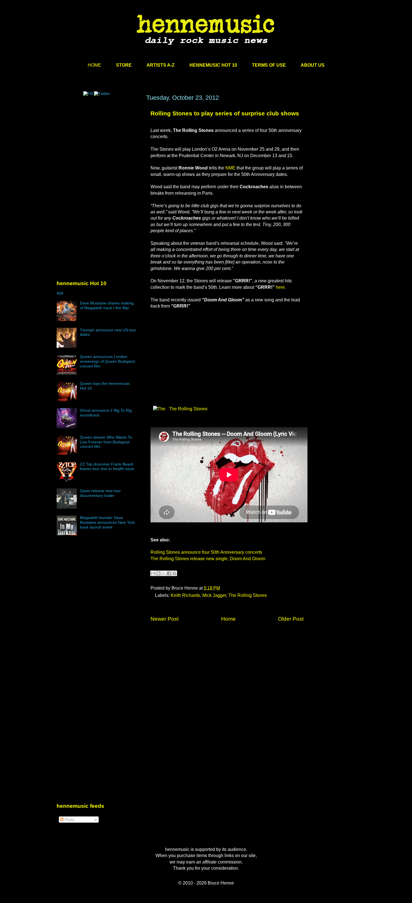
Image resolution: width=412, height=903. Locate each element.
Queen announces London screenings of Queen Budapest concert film (107, 361)
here (280, 287)
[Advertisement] (99, 148)
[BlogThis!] (158, 573)
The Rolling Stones (187, 408)
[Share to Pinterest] (174, 573)
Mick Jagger (214, 595)
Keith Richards (185, 595)
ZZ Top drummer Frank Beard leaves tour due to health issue (107, 466)
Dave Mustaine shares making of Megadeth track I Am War (107, 305)
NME (230, 168)
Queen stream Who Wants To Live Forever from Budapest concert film (106, 442)
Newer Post (165, 619)
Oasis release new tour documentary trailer (100, 493)
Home (228, 619)
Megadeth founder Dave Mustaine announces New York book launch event (107, 522)
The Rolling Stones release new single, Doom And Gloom (208, 558)
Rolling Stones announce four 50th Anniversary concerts (206, 552)
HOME (94, 65)
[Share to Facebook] (169, 573)
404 (60, 293)
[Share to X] (163, 573)
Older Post (291, 619)
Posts (68, 819)
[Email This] (153, 573)
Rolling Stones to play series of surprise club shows (225, 113)
